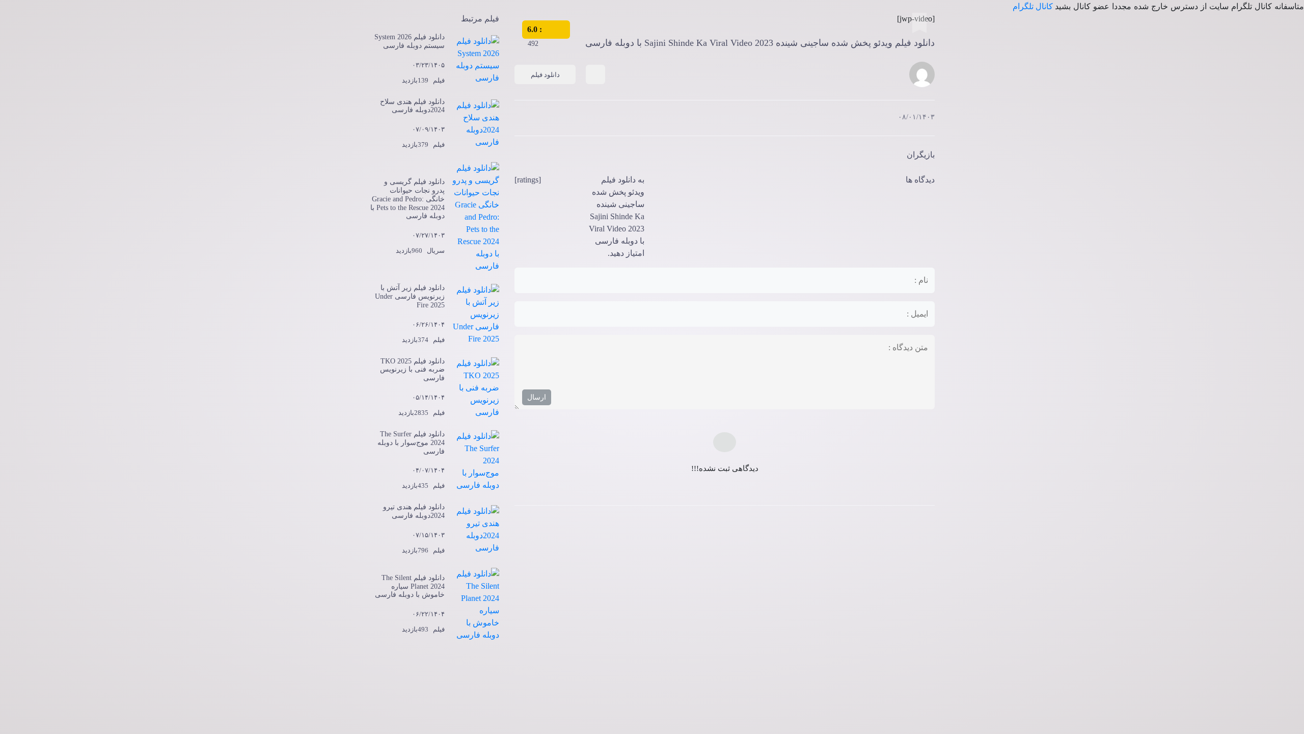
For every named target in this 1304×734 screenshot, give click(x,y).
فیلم (610, 93)
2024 (631, 93)
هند (690, 93)
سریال (436, 250)
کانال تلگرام (1034, 6)
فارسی (661, 93)
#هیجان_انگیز (705, 93)
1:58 (646, 93)
